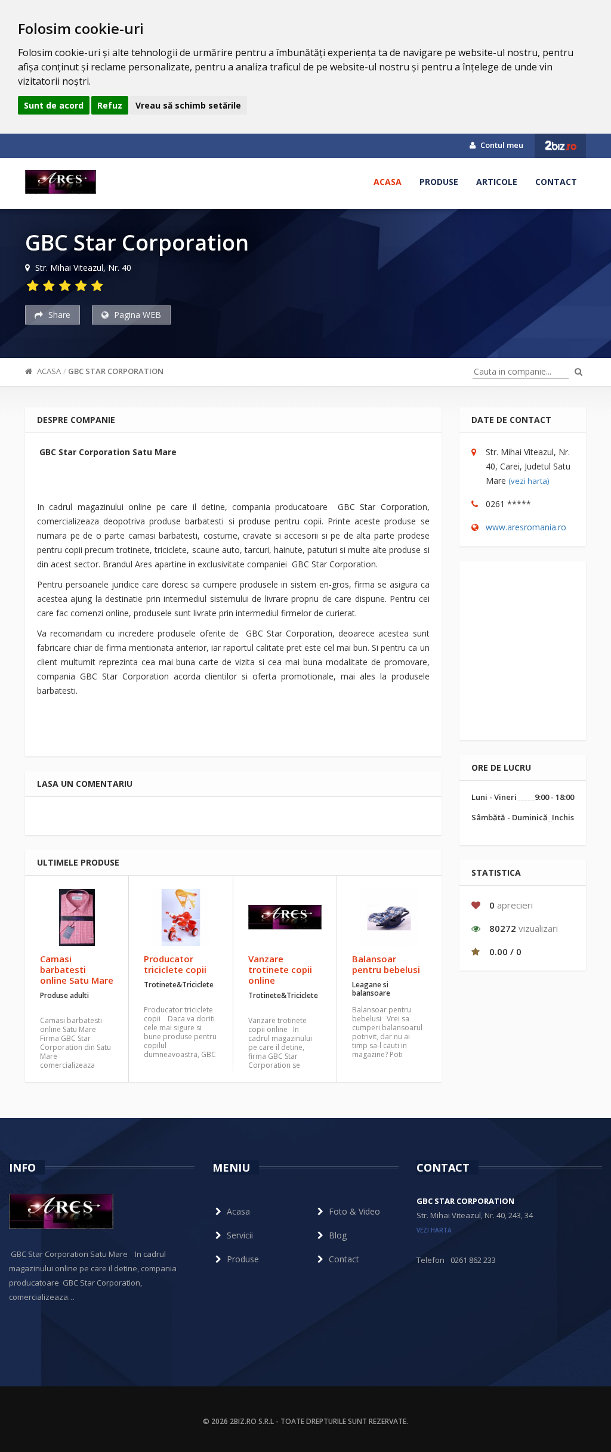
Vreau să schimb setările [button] (188, 105)
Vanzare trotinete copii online (280, 969)
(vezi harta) (528, 480)
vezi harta (434, 1230)
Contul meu (501, 145)
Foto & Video (354, 1211)
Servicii (240, 1235)
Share (58, 314)
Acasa (388, 181)
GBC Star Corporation (115, 371)
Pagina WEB (136, 314)
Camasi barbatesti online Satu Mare (76, 969)
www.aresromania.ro (526, 527)
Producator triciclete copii (175, 964)
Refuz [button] (109, 105)
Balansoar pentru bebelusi (386, 964)
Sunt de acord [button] (54, 105)
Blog (338, 1235)
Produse (438, 181)
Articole (496, 181)
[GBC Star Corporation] (60, 182)
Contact (556, 181)
